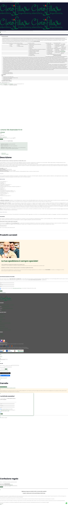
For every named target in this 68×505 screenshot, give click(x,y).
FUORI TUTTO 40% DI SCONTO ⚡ (8, 1)
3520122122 (4, 310)
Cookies (17, 352)
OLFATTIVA (5, 137)
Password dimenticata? (4, 370)
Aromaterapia (10, 83)
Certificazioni (2, 324)
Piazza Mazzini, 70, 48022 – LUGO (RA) (7, 304)
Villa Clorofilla (2, 316)
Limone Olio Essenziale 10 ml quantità (6, 138)
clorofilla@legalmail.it (5, 306)
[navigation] (34, 383)
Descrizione (4, 153)
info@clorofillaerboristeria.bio (7, 308)
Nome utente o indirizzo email (5, 365)
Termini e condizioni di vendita (5, 329)
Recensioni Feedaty (5, 154)
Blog (1, 321)
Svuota (11, 484)
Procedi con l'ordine (3, 386)
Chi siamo (2, 314)
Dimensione (2, 483)
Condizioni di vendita (11, 352)
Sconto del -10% (3, 292)
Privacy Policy (2, 326)
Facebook (1, 334)
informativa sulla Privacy (17, 288)
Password (2, 367)
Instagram (2, 335)
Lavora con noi (2, 319)
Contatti (1, 317)
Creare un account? (3, 377)
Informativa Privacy (3, 352)
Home (1, 83)
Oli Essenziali (5, 83)
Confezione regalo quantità (5, 485)
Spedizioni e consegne (4, 328)
